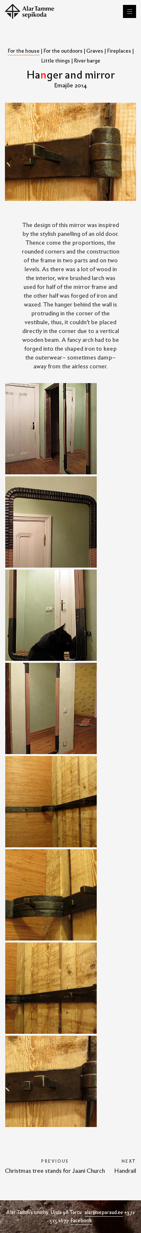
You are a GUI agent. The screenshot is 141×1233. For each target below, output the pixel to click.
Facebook (81, 1220)
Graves (94, 51)
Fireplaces (119, 51)
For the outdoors (63, 51)
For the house (24, 51)
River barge (87, 61)
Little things (55, 61)
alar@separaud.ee (104, 1212)
